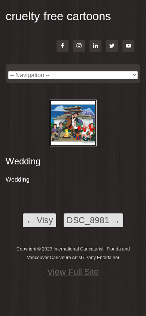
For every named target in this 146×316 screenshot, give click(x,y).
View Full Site (73, 272)
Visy (39, 220)
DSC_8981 (93, 220)
